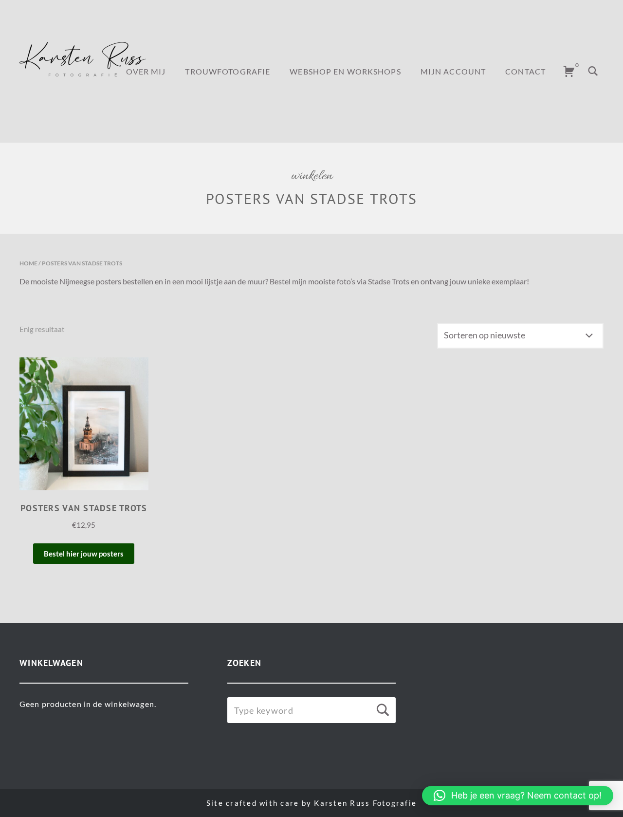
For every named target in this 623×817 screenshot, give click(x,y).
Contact (525, 71)
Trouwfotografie (227, 71)
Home (28, 263)
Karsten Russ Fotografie (365, 802)
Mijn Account (453, 71)
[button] (517, 795)
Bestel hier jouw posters (84, 553)
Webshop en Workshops (345, 71)
